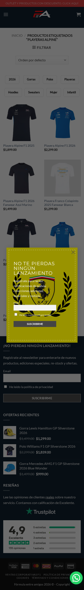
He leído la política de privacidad (35, 315)
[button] (76, 577)
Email (16, 303)
